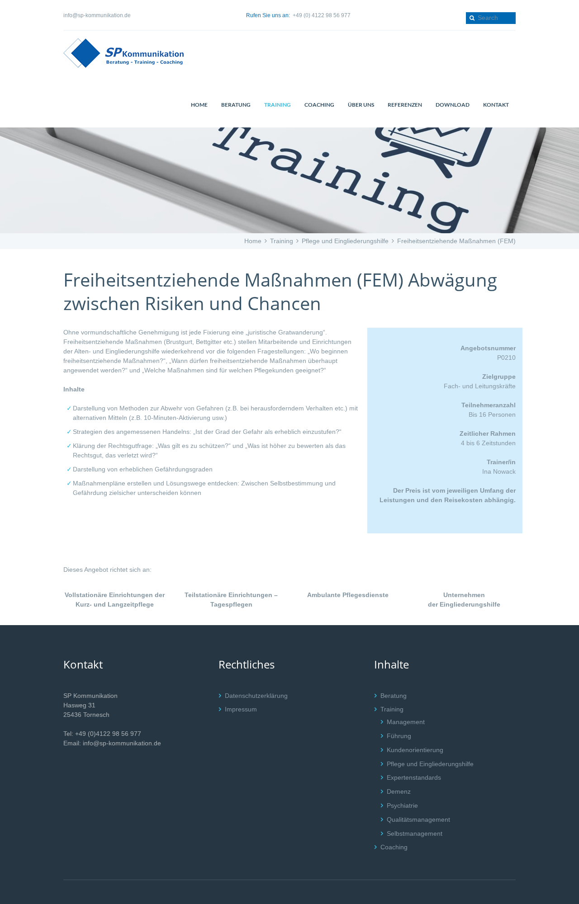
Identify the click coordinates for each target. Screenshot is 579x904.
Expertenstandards (414, 777)
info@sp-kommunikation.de (97, 15)
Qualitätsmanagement (418, 819)
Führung (399, 735)
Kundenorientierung (415, 749)
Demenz (399, 791)
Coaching (394, 847)
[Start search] (471, 17)
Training (281, 241)
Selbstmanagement (414, 833)
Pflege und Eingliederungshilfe (345, 241)
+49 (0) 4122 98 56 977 (322, 15)
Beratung (393, 695)
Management (406, 721)
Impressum (241, 709)
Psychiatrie (402, 805)
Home (252, 241)
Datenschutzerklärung (256, 695)
